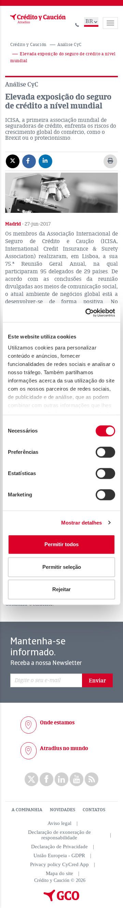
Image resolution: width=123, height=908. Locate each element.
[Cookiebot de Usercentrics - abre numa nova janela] (86, 312)
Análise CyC (69, 44)
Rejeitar (61, 589)
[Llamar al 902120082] (77, 24)
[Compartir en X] (12, 161)
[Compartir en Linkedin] (45, 161)
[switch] (105, 452)
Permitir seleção (61, 567)
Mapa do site (59, 873)
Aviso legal (59, 823)
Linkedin (61, 779)
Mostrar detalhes (81, 523)
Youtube (76, 779)
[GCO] (61, 899)
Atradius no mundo (64, 748)
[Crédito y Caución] (37, 18)
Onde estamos (57, 722)
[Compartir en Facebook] (29, 161)
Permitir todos (61, 544)
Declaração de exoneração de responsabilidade (59, 834)
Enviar (97, 680)
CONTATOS (94, 810)
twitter (31, 779)
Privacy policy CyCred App (59, 864)
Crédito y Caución (28, 44)
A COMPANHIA (27, 810)
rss (91, 779)
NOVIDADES (62, 810)
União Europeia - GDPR (59, 855)
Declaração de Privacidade (59, 846)
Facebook (46, 779)
